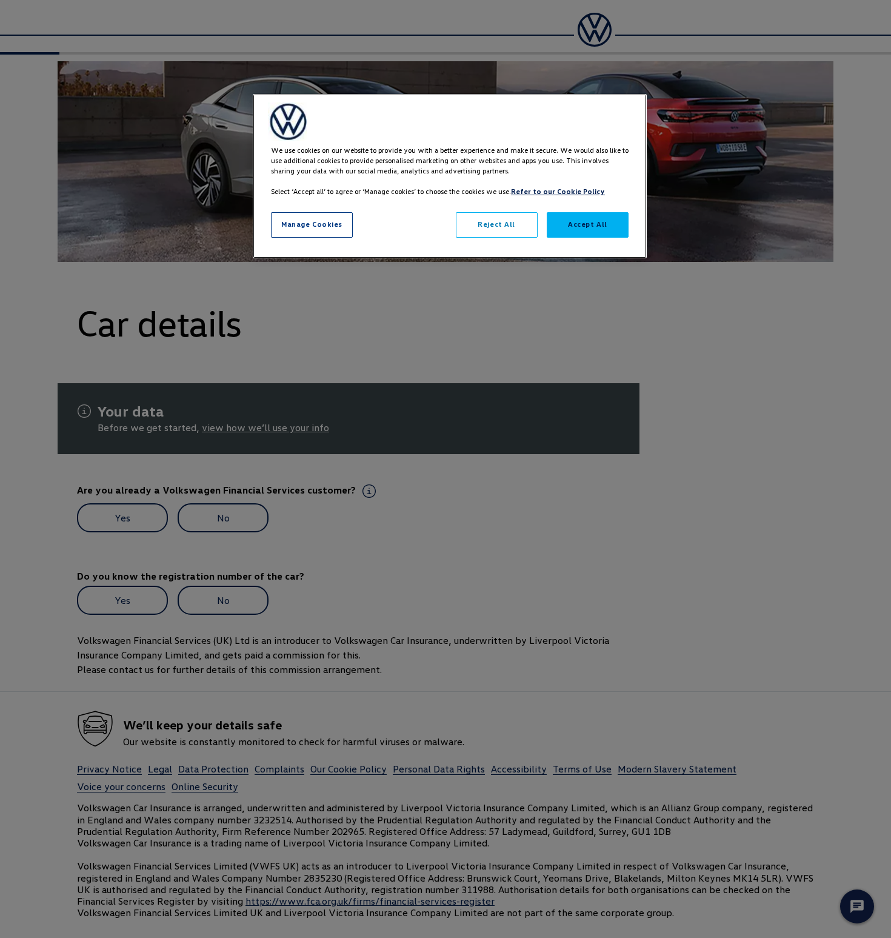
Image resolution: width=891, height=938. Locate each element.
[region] (450, 176)
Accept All (587, 224)
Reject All (496, 224)
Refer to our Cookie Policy (558, 191)
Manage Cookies (311, 224)
